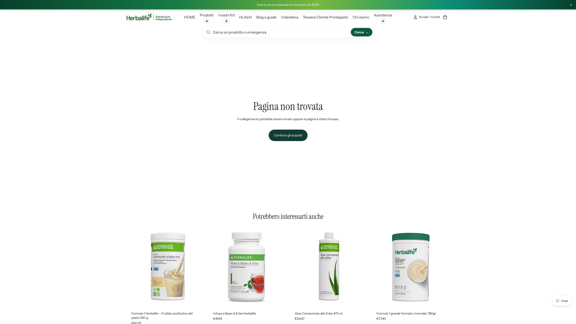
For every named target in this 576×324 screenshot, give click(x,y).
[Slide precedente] (133, 266)
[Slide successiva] (571, 5)
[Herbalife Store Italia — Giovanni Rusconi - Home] (149, 17)
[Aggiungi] (443, 299)
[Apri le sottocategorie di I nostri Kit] (227, 21)
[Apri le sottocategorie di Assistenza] (383, 21)
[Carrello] (445, 17)
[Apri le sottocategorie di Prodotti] (207, 21)
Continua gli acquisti (288, 135)
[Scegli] (198, 299)
